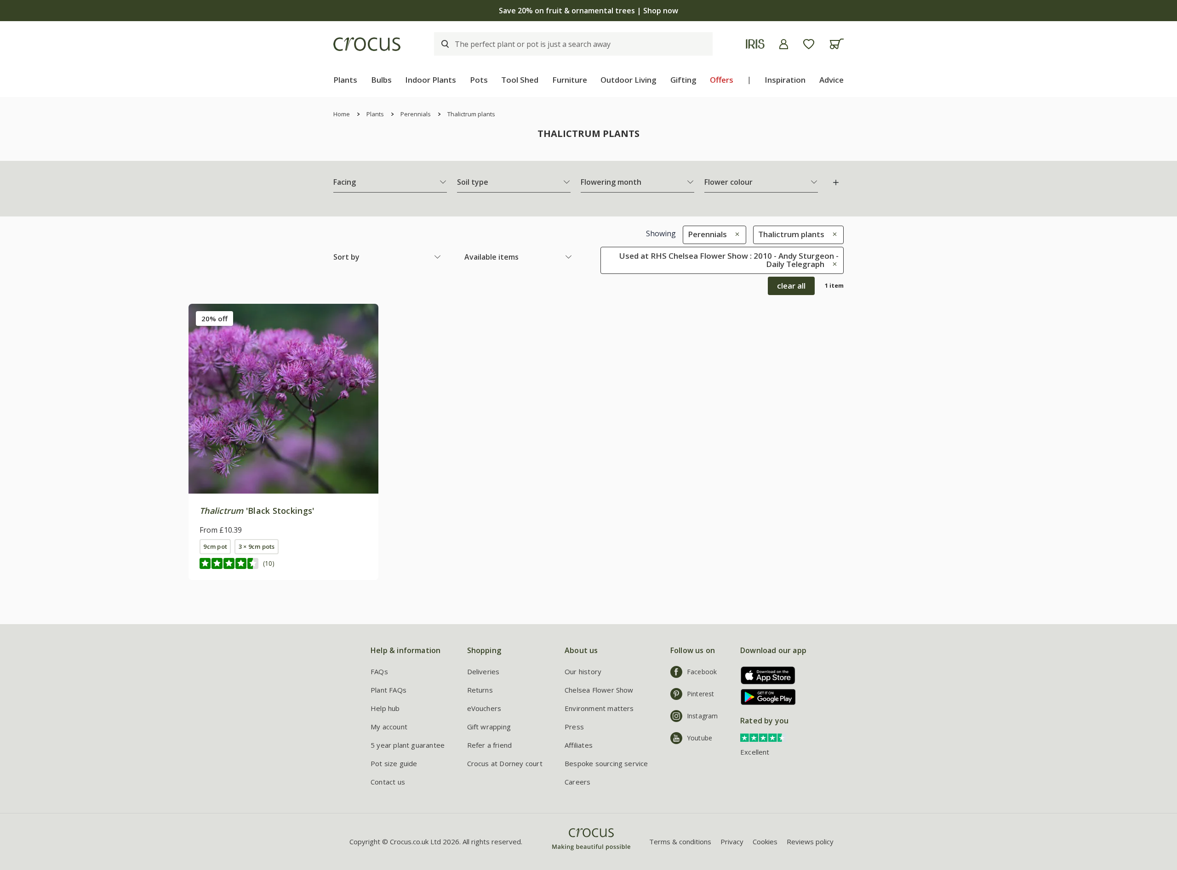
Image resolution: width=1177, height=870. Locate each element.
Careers (577, 781)
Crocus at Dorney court (505, 763)
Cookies (765, 841)
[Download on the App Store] (764, 675)
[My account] (783, 44)
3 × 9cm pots (257, 546)
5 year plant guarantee (408, 745)
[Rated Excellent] (763, 737)
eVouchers (484, 708)
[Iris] (755, 44)
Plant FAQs (388, 689)
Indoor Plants (430, 79)
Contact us (388, 781)
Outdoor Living (628, 79)
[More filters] (836, 182)
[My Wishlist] (809, 44)
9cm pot (215, 546)
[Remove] (735, 234)
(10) (268, 563)
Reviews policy (810, 841)
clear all (791, 285)
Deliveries (483, 671)
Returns (480, 689)
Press (574, 726)
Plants (345, 79)
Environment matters (599, 708)
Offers (721, 79)
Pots (479, 79)
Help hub (385, 708)
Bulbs (381, 79)
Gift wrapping (489, 726)
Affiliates (579, 745)
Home (341, 114)
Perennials (415, 114)
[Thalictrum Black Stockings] (283, 399)
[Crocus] (366, 44)
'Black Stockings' (257, 510)
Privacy (731, 841)
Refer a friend (489, 745)
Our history (583, 671)
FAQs (379, 671)
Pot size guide (394, 763)
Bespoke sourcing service (606, 763)
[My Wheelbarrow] (836, 44)
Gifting (683, 79)
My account (389, 726)
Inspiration (785, 79)
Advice (831, 79)
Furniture (569, 79)
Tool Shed (519, 79)
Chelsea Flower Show (599, 689)
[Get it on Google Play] (764, 696)
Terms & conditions (680, 841)
